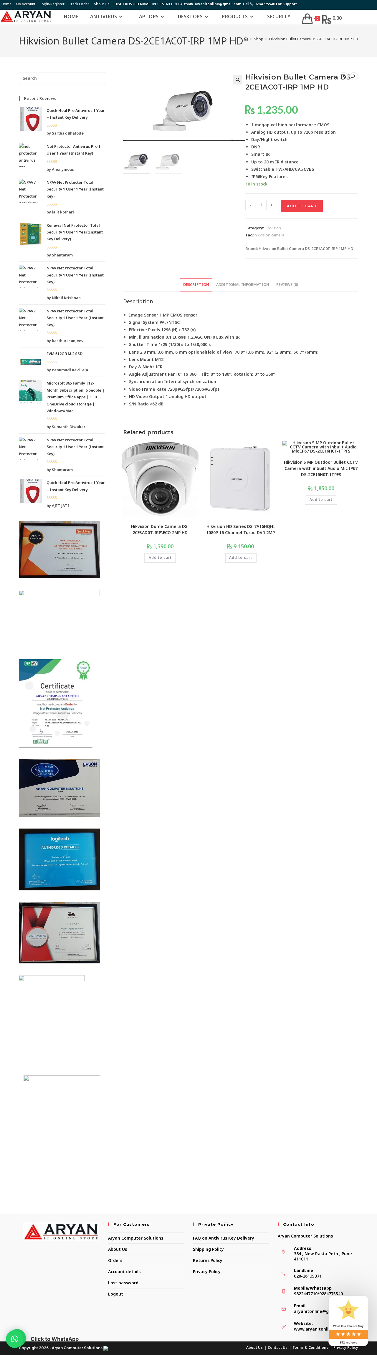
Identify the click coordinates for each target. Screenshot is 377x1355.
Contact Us (277, 1347)
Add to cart (302, 206)
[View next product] (354, 76)
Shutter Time (143, 344)
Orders (115, 1260)
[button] (237, 80)
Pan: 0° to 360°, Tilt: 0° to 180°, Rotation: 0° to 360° (221, 374)
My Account (25, 3)
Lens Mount (141, 359)
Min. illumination (146, 337)
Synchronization (146, 381)
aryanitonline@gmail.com (321, 1311)
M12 (159, 359)
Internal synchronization (190, 381)
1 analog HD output (186, 396)
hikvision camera (269, 235)
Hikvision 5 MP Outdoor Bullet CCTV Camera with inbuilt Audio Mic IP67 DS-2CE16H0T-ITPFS (321, 468)
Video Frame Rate (147, 389)
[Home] (246, 39)
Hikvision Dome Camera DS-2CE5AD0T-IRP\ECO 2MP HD (160, 529)
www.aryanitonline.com (319, 1329)
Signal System (143, 322)
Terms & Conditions (310, 1347)
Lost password (123, 1283)
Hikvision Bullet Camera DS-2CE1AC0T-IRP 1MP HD (313, 39)
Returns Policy (207, 1260)
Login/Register (52, 3)
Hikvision (273, 228)
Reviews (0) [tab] (287, 284)
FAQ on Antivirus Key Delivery (223, 1238)
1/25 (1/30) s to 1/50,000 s (184, 344)
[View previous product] (344, 76)
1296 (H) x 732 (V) (178, 329)
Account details (124, 1271)
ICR (159, 367)
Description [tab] (196, 284)
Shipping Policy (208, 1249)
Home (6, 3)
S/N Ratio (139, 404)
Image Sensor (143, 315)
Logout (115, 1294)
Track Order (79, 3)
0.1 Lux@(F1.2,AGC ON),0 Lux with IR (203, 337)
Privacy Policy (207, 1271)
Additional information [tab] (242, 284)
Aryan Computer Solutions (135, 1238)
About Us (102, 3)
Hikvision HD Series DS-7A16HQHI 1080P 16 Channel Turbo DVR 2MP (240, 529)
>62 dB (156, 404)
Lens (134, 352)
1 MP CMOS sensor (178, 315)
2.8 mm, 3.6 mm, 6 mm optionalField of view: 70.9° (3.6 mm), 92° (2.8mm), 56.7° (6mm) (229, 352)
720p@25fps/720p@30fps (193, 389)
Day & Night (141, 367)
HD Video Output (146, 396)
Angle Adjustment (148, 374)
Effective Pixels (144, 329)
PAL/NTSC (170, 322)
